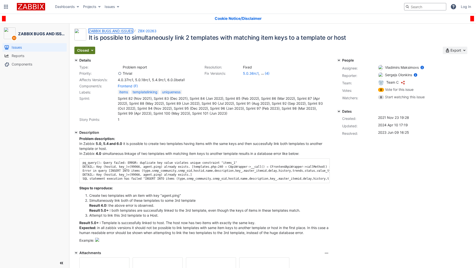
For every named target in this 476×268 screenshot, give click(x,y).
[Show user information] (422, 67)
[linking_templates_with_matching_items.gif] (97, 240)
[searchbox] (425, 6)
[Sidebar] (61, 263)
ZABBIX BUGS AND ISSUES (111, 31)
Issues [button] (110, 6)
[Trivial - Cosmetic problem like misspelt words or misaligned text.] (120, 73)
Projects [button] (89, 6)
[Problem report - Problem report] (120, 67)
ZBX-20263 (147, 31)
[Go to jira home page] (31, 7)
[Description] (76, 132)
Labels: (85, 92)
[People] (339, 60)
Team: (347, 83)
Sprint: (84, 98)
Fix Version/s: (215, 73)
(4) (267, 73)
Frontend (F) (128, 86)
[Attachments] (76, 253)
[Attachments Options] (326, 253)
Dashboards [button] (65, 6)
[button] (5, 7)
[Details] (76, 60)
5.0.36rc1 (251, 73)
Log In (466, 6)
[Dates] (339, 111)
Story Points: (89, 119)
